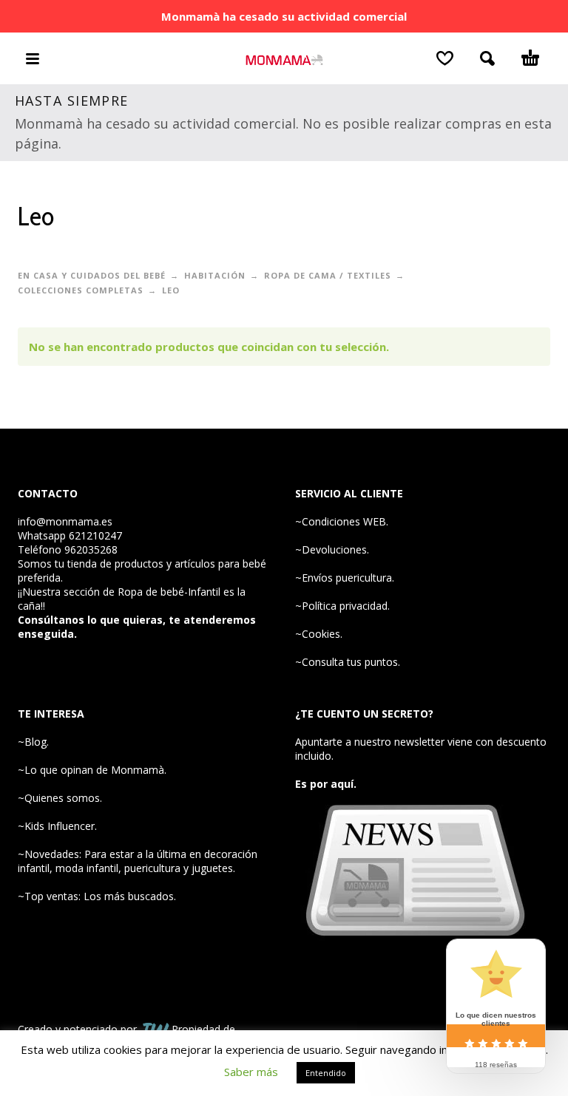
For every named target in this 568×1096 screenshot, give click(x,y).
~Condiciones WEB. (341, 521)
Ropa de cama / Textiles (327, 275)
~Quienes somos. (60, 798)
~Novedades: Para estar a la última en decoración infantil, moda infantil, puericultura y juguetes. (137, 861)
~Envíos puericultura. (344, 578)
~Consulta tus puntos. (347, 662)
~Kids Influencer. (57, 826)
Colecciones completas (80, 290)
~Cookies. (318, 634)
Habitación (215, 275)
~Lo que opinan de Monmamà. (92, 770)
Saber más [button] (251, 1071)
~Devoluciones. (332, 549)
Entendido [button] (325, 1072)
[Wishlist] (444, 58)
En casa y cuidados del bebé (92, 275)
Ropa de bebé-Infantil (169, 592)
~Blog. (33, 742)
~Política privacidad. (342, 606)
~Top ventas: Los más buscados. (97, 896)
